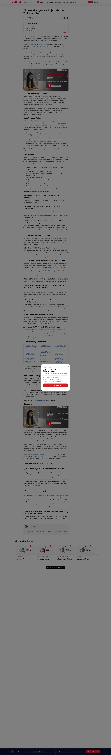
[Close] (68, 366)
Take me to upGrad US (55, 385)
